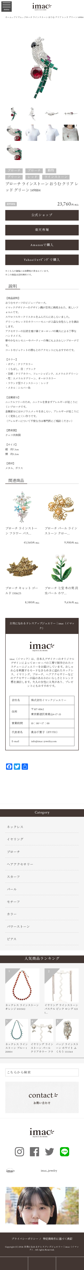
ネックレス (15, 827)
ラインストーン (56, 177)
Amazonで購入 (42, 245)
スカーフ (13, 877)
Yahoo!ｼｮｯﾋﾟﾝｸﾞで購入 (42, 260)
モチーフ (13, 902)
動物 (51, 171)
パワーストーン (18, 927)
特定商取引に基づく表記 (57, 1239)
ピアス (12, 939)
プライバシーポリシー (25, 1239)
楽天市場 (42, 230)
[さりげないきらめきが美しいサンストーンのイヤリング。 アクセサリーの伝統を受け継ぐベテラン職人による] (42, 1223)
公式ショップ (42, 215)
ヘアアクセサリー (20, 864)
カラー (12, 914)
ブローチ (14, 171)
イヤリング (15, 839)
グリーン (14, 177)
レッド (33, 177)
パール (12, 889)
